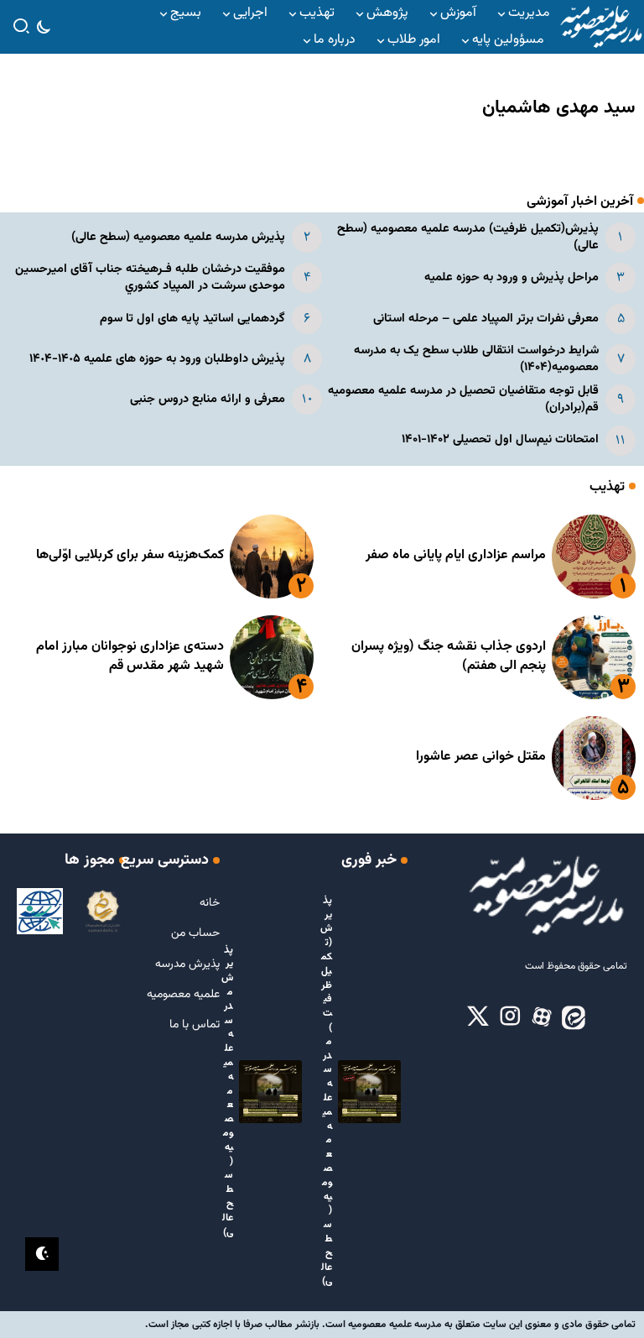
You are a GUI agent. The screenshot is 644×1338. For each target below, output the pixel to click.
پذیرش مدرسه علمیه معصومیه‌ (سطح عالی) (178, 237)
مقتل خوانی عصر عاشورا (481, 756)
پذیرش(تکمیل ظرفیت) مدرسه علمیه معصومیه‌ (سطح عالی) (468, 237)
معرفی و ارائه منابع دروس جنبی (207, 399)
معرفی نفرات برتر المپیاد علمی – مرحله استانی (486, 318)
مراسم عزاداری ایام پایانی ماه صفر (456, 555)
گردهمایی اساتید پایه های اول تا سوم (192, 318)
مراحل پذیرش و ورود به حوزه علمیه (511, 277)
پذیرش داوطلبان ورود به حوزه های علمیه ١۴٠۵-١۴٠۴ (157, 358)
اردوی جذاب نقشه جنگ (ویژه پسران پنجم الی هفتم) (448, 656)
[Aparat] (541, 1017)
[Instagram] (510, 1017)
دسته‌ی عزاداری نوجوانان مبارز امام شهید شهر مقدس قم (130, 656)
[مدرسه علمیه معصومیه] (600, 27)
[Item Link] (594, 556)
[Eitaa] (573, 1017)
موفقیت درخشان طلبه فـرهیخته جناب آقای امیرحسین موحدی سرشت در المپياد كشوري (150, 277)
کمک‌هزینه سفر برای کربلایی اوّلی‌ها (130, 555)
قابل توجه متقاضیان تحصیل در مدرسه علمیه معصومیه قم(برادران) (463, 399)
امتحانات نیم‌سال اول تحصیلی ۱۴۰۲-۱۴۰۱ (500, 439)
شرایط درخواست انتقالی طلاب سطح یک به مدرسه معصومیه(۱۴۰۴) (476, 359)
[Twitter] (478, 1017)
